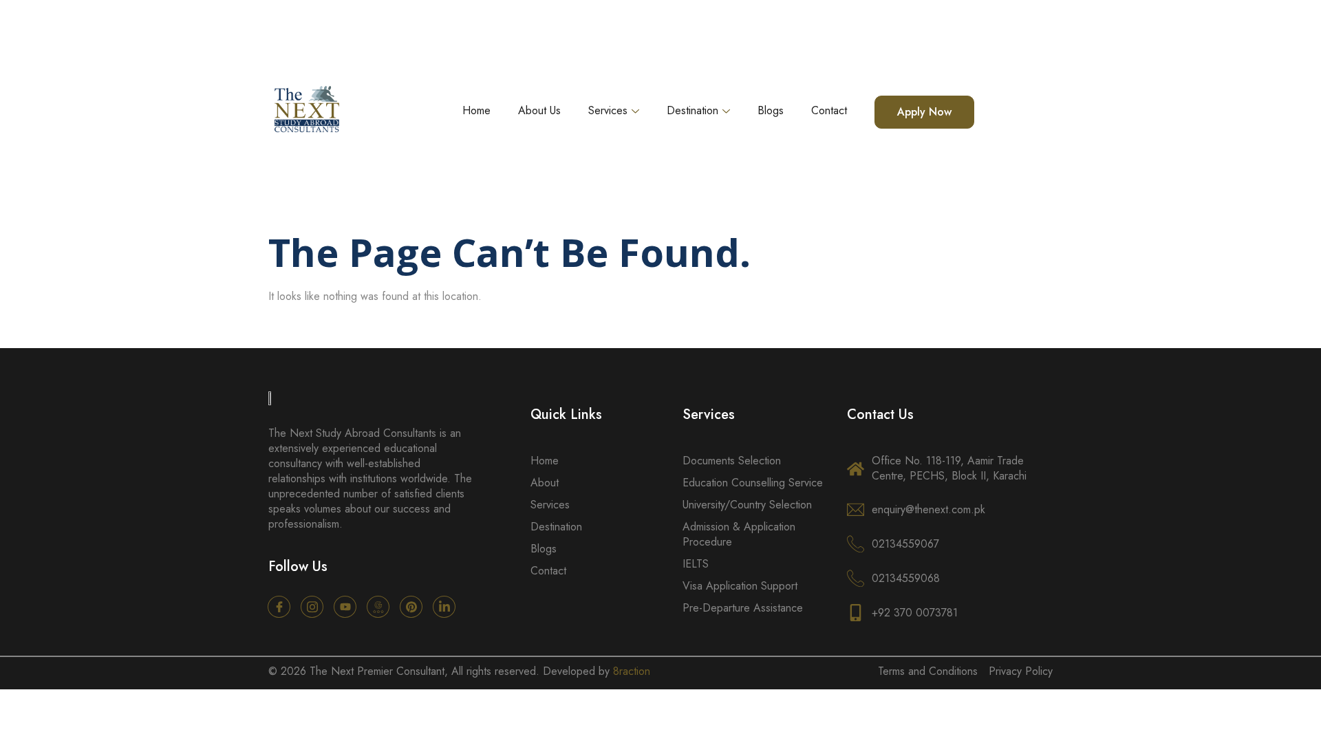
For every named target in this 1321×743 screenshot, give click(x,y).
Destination (692, 110)
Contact (829, 110)
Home (476, 110)
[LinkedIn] (444, 607)
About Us (539, 110)
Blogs (771, 110)
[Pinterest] (411, 607)
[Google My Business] (378, 607)
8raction (631, 671)
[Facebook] (279, 607)
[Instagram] (312, 607)
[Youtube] (345, 607)
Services (607, 110)
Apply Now (924, 112)
